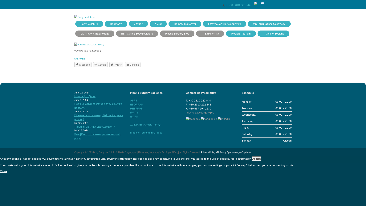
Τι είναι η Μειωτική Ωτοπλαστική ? (94, 126)
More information (241, 158)
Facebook (269, 2)
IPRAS (134, 112)
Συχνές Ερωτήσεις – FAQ (145, 124)
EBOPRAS (136, 104)
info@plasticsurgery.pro (200, 112)
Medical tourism (241, 33)
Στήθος (138, 23)
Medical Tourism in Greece (146, 132)
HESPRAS (136, 108)
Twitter (276, 2)
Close (3, 171)
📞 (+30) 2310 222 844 (236, 4)
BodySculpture (89, 23)
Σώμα (158, 23)
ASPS (133, 100)
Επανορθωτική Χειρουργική (224, 23)
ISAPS (134, 116)
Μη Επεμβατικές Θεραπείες (269, 23)
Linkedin (289, 2)
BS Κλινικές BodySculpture (137, 33)
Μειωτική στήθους (85, 96)
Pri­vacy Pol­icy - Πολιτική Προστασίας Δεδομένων (226, 152)
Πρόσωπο (116, 23)
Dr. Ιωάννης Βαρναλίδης (94, 33)
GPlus (283, 2)
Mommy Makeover (185, 23)
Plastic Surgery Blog (177, 33)
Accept (256, 158)
